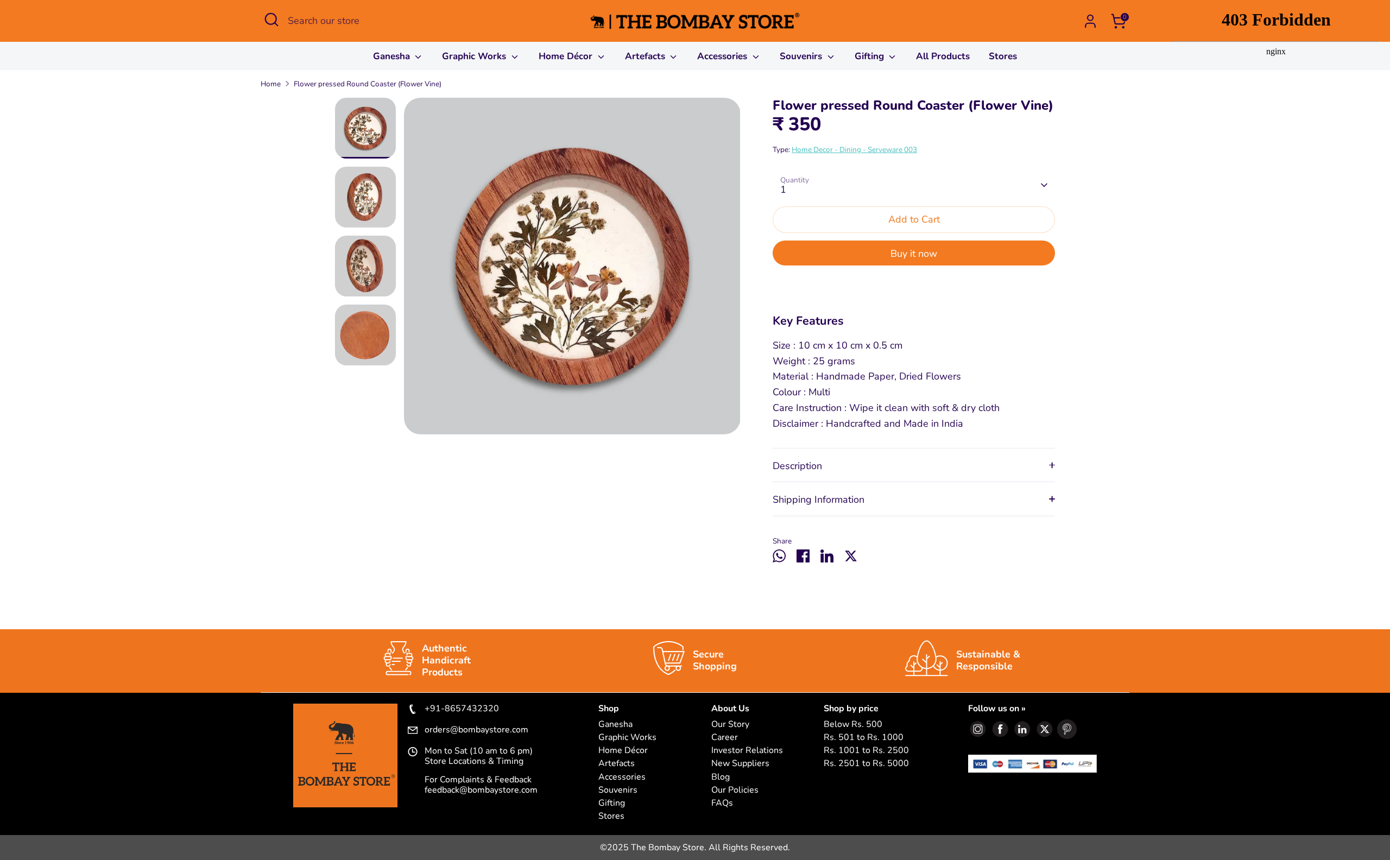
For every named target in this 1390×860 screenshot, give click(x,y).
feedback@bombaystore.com (481, 790)
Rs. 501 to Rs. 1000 (864, 737)
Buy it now (913, 253)
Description (797, 465)
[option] (572, 270)
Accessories (723, 56)
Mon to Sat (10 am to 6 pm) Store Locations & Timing (479, 756)
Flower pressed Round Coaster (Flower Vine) (367, 84)
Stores (1003, 56)
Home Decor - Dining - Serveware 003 (854, 149)
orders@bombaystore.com (476, 730)
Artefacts (646, 56)
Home (271, 84)
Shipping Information (818, 499)
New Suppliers (740, 763)
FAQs (722, 803)
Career (724, 737)
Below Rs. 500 (853, 724)
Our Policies (735, 790)
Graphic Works (475, 56)
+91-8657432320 (462, 709)
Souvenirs (802, 56)
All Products (943, 56)
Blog (720, 777)
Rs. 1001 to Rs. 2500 (866, 750)
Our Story (730, 724)
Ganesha (393, 56)
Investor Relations (747, 750)
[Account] (1090, 21)
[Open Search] (271, 19)
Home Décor (567, 56)
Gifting (871, 56)
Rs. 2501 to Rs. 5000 (866, 763)
